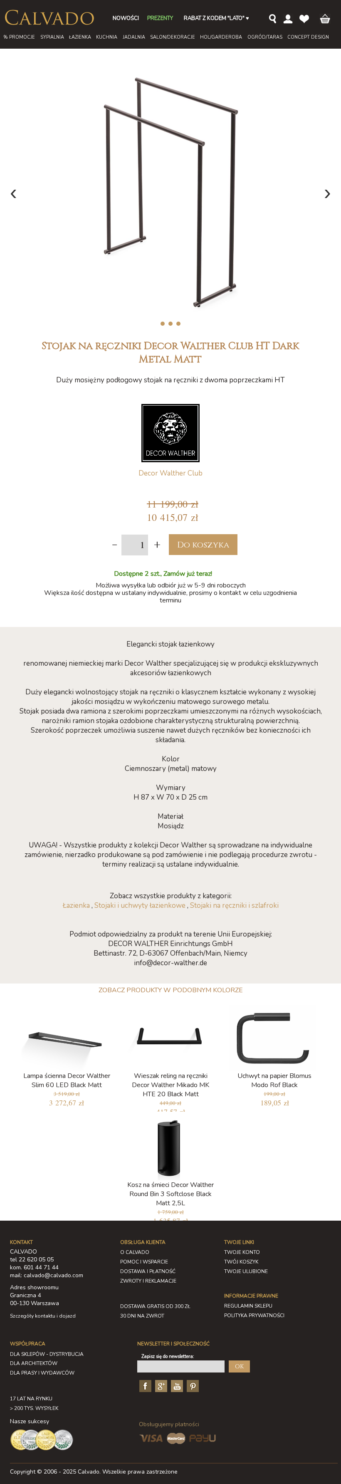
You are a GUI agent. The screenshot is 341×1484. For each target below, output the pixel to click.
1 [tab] (162, 324)
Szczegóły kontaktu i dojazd (43, 1316)
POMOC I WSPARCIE (144, 1262)
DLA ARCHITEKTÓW (33, 1363)
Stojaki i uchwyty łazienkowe (139, 905)
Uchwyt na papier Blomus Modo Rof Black (274, 1080)
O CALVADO (134, 1252)
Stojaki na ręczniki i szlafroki (234, 905)
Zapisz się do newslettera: (167, 1356)
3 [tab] (178, 324)
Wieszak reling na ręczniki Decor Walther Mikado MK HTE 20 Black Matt (170, 1085)
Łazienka (76, 905)
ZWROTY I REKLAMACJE (148, 1281)
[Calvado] (49, 17)
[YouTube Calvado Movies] (176, 1385)
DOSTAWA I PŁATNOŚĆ (147, 1271)
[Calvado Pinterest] (192, 1385)
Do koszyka (203, 544)
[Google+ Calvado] (160, 1385)
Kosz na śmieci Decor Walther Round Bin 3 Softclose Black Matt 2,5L (170, 1194)
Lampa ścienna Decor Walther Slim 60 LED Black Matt (66, 1080)
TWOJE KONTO (242, 1252)
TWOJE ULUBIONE (246, 1271)
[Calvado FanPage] (144, 1385)
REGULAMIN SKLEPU (248, 1306)
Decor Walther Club (170, 473)
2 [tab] (170, 324)
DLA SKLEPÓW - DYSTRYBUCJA (47, 1354)
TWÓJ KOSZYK (241, 1262)
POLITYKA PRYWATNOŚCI (254, 1315)
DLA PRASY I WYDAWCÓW (42, 1373)
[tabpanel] (170, 189)
